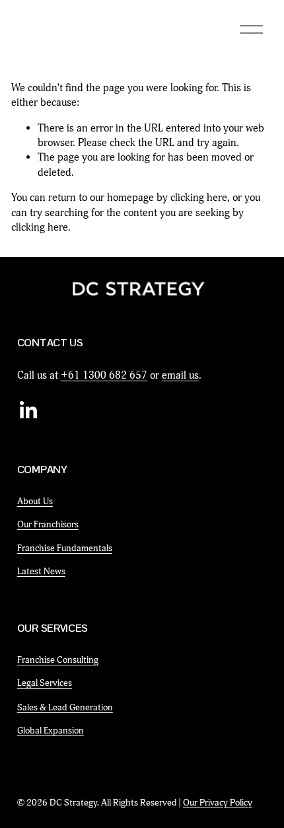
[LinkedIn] (27, 410)
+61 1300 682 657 (104, 375)
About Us (35, 501)
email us (180, 375)
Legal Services (44, 683)
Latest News (41, 571)
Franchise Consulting (57, 659)
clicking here (198, 197)
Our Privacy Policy (217, 802)
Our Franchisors (48, 524)
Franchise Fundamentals (64, 548)
